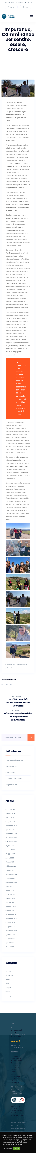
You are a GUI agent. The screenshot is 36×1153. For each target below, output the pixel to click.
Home (10, 55)
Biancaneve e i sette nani (14, 760)
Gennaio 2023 (10, 870)
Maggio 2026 (10, 813)
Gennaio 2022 (10, 910)
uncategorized (11, 996)
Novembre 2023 (11, 838)
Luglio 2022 (10, 890)
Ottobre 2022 (10, 878)
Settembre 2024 (11, 825)
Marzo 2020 (10, 947)
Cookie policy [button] (7, 1148)
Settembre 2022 (11, 882)
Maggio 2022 (10, 898)
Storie (13, 668)
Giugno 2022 (10, 894)
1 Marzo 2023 (22, 665)
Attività (8, 972)
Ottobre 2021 (10, 923)
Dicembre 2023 (11, 834)
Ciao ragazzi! (10, 772)
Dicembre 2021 (11, 914)
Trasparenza (15, 1106)
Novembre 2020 (11, 931)
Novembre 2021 (11, 918)
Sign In (11, 7)
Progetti (8, 988)
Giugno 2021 (10, 927)
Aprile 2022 (10, 902)
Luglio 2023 (10, 846)
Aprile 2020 (10, 943)
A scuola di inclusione (14, 778)
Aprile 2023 (10, 858)
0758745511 (10, 2)
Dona (26, 7)
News (16, 55)
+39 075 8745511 (17, 1037)
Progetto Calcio (11, 785)
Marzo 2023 (10, 862)
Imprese (14, 1072)
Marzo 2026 (10, 817)
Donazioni (9, 976)
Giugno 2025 (10, 821)
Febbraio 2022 (11, 906)
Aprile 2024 (10, 830)
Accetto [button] (17, 1148)
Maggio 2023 (10, 854)
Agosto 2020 (10, 935)
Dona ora (14, 1056)
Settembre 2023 (11, 842)
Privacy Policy (16, 1111)
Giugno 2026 (10, 809)
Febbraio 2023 (11, 866)
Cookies (14, 1108)
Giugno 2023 (10, 850)
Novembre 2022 (11, 874)
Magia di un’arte (11, 766)
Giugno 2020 (10, 939)
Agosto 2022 (10, 886)
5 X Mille (14, 1078)
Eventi (8, 980)
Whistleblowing (17, 1115)
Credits (14, 1113)
